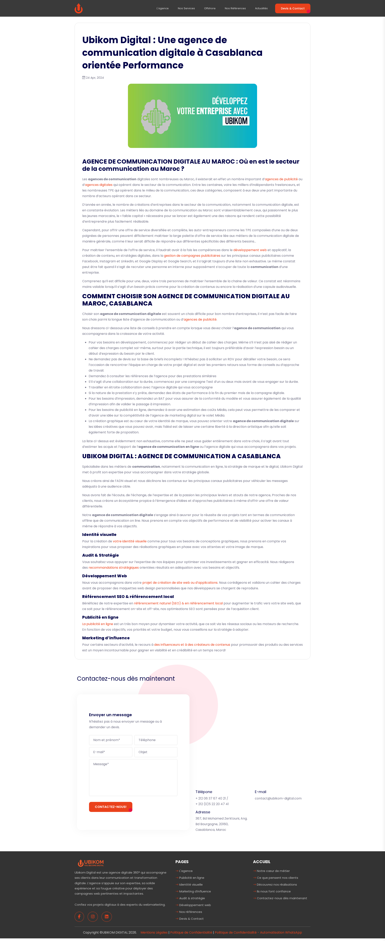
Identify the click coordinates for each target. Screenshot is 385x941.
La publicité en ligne (97, 624)
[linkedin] (106, 917)
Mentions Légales (154, 932)
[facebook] (79, 917)
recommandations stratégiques (114, 567)
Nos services (186, 8)
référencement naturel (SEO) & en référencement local (178, 603)
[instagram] (93, 917)
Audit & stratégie (191, 898)
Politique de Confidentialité (191, 932)
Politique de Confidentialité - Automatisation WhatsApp (258, 932)
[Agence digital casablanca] (91, 863)
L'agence (163, 8)
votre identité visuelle (130, 541)
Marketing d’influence (194, 891)
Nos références (235, 8)
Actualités (261, 8)
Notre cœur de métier (273, 871)
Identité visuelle (190, 884)
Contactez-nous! (111, 807)
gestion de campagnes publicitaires (192, 255)
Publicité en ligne (191, 878)
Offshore (210, 8)
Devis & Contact (293, 8)
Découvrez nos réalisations (276, 884)
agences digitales (98, 184)
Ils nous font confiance (273, 891)
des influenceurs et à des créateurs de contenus (192, 644)
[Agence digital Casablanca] (79, 8)
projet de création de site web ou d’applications (180, 582)
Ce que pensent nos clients (277, 878)
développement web (250, 250)
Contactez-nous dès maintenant (281, 898)
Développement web (194, 905)
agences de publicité (281, 179)
